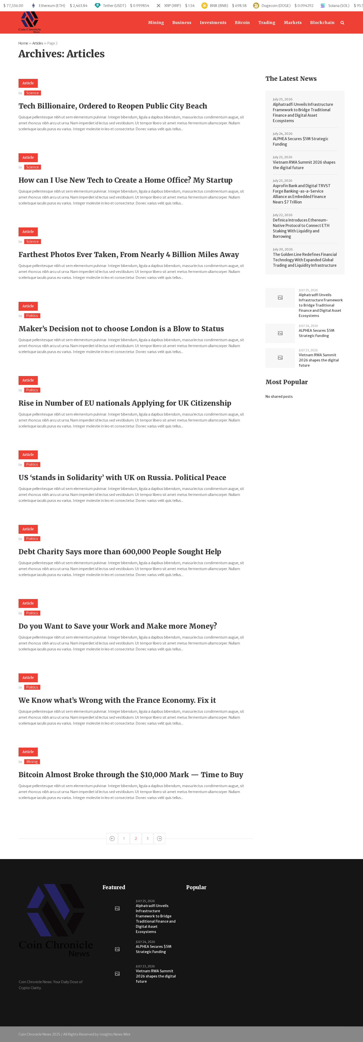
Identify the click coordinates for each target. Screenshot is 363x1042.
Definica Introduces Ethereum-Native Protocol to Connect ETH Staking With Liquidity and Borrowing (301, 228)
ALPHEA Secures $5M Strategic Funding (300, 141)
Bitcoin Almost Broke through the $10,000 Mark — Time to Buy (131, 774)
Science (32, 93)
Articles (37, 43)
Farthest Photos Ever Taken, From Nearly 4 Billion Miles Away (129, 254)
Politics (32, 315)
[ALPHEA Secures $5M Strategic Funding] (280, 333)
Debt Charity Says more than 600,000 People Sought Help (120, 551)
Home (23, 43)
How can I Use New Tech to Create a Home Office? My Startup (126, 180)
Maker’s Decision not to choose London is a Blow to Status (121, 328)
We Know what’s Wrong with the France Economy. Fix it (117, 700)
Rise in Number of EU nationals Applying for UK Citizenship (125, 403)
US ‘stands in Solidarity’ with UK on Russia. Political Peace (122, 477)
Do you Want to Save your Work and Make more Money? (118, 626)
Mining (32, 761)
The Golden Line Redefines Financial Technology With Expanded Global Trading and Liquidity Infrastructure (305, 260)
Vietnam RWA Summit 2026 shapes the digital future (304, 165)
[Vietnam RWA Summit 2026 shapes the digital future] (280, 358)
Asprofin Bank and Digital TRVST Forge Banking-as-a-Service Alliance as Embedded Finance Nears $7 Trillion (302, 193)
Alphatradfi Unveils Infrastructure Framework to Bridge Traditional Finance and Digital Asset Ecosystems (303, 112)
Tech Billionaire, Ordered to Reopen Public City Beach (113, 106)
